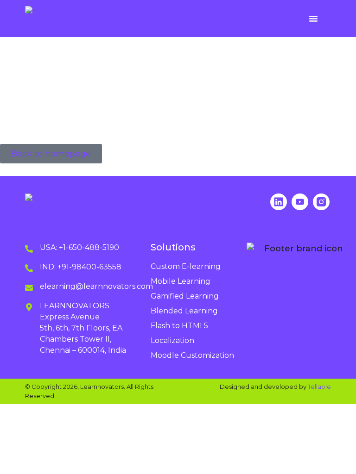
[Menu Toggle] (313, 18)
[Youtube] (300, 201)
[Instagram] (321, 201)
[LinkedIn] (278, 201)
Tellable (319, 386)
